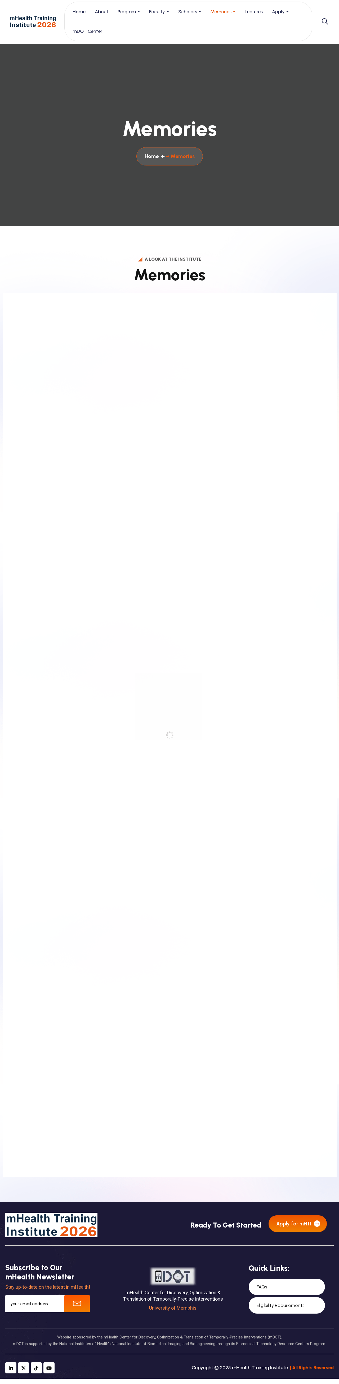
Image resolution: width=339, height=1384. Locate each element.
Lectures (254, 12)
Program (127, 12)
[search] (325, 21)
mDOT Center (87, 31)
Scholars (187, 12)
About (101, 12)
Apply (278, 12)
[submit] (77, 1303)
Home (79, 12)
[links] (32, 21)
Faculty (157, 12)
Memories (220, 12)
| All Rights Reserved (312, 1367)
